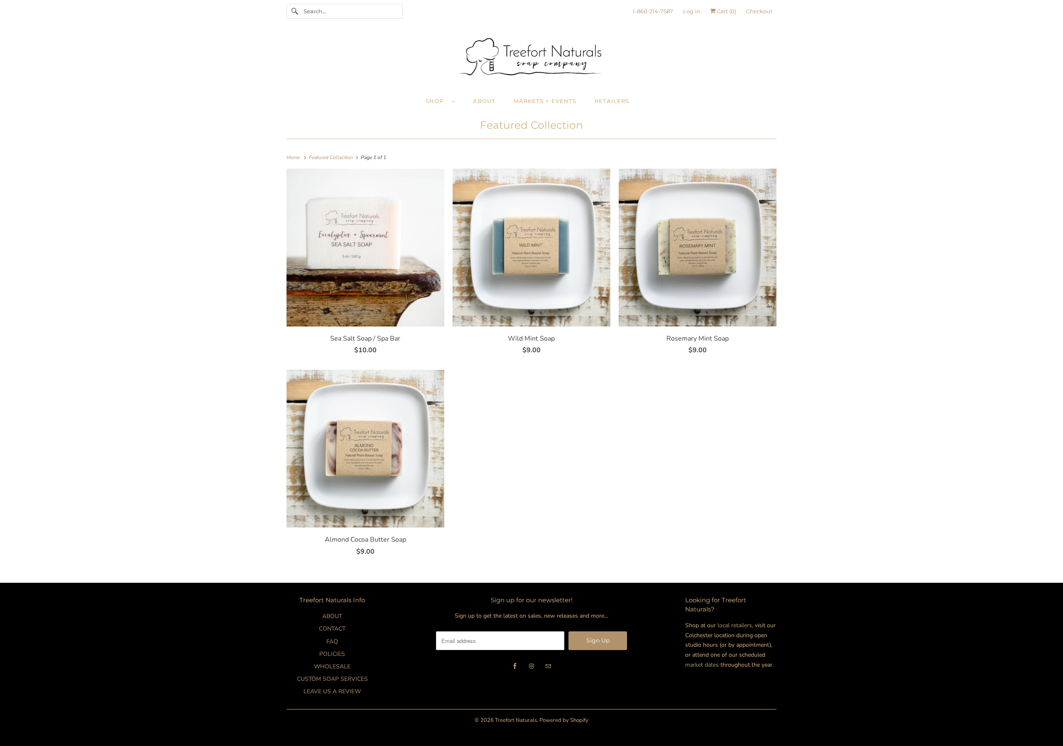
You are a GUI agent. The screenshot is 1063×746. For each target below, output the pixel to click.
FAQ (332, 641)
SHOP (437, 101)
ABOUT (332, 616)
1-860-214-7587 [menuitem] (653, 11)
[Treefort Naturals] (531, 59)
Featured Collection (531, 125)
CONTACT (332, 629)
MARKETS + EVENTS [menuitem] (545, 101)
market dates (702, 665)
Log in (691, 11)
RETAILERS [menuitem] (612, 101)
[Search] (295, 11)
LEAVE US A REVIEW (332, 691)
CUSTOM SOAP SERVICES (332, 679)
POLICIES (332, 654)
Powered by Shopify (563, 720)
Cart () (725, 11)
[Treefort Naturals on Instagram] (531, 666)
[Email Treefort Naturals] (548, 666)
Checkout (759, 11)
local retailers (735, 625)
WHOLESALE (332, 666)
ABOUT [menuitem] (484, 101)
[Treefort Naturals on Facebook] (514, 666)
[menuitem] (444, 100)
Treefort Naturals (516, 720)
